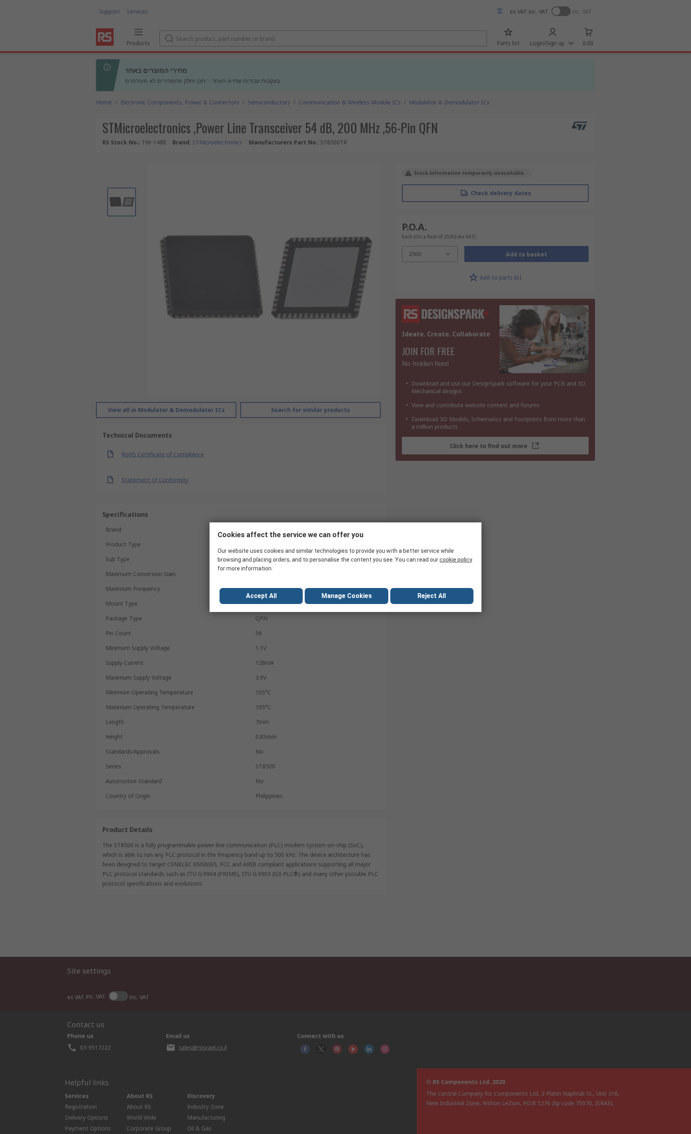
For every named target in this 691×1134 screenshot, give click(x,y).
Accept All (261, 596)
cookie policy (455, 559)
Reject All (431, 596)
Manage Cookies (347, 596)
